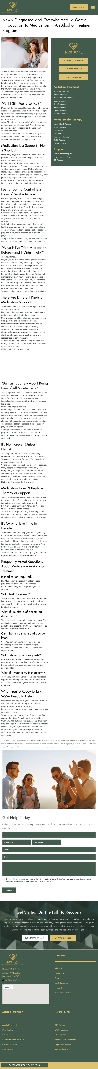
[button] (93, 7)
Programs (59, 149)
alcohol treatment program (28, 113)
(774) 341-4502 (12, 721)
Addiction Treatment (66, 87)
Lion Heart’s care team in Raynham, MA (19, 279)
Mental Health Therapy (68, 119)
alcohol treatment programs (20, 312)
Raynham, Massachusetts (21, 726)
